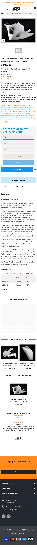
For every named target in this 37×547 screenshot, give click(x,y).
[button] (17, 443)
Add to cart (16, 170)
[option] (18, 3)
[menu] (2, 9)
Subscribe (18, 472)
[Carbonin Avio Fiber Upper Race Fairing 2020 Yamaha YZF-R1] (9, 352)
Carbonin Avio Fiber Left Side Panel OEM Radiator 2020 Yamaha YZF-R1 (27, 364)
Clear (18, 156)
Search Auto (22, 533)
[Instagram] (9, 516)
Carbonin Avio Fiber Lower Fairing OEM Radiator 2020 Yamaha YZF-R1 (18, 401)
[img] (18, 416)
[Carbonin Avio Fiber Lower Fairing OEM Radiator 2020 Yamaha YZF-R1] (18, 389)
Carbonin (9, 74)
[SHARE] (34, 170)
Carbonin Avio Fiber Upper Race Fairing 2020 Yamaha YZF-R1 (9, 364)
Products (8, 13)
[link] (9, 329)
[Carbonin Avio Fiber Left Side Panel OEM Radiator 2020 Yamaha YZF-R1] (27, 352)
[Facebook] (4, 516)
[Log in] (25, 9)
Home (2, 13)
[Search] (7, 9)
